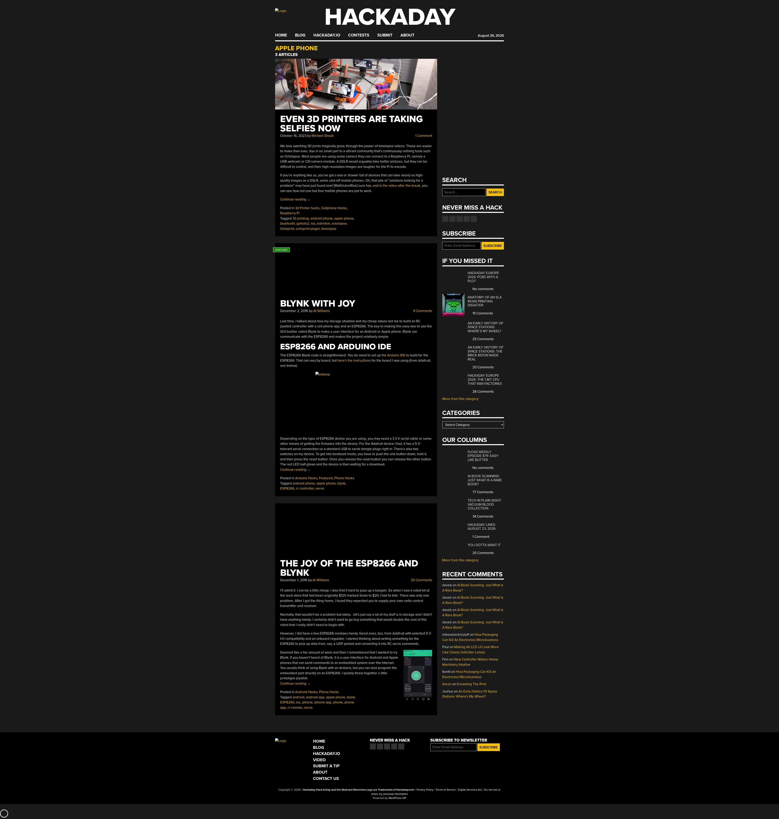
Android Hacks (306, 692)
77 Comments (482, 492)
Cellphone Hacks (334, 208)
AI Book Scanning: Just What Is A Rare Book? (485, 480)
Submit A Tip (326, 766)
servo (320, 488)
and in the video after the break (396, 185)
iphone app (322, 702)
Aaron (446, 684)
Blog (300, 35)
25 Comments (483, 339)
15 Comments (482, 313)
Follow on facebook (445, 219)
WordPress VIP (397, 798)
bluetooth (287, 223)
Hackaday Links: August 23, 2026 (482, 527)
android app (315, 697)
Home (281, 35)
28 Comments (483, 391)
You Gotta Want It (484, 545)
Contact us (474, 219)
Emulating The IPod (471, 684)
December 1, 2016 (293, 580)
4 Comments (422, 311)
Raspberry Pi (289, 213)
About (407, 35)
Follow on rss (467, 219)
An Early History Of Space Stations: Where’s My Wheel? (485, 327)
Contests (358, 35)
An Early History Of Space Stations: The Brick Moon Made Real (485, 353)
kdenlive (323, 223)
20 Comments (421, 580)
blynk (341, 483)
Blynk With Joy (317, 303)
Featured (326, 478)
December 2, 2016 (294, 311)
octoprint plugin (308, 229)
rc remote (295, 707)
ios (313, 223)
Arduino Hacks (306, 478)
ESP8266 (287, 488)
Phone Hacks (344, 478)
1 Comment (423, 136)
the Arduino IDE (393, 355)
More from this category (460, 399)
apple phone (344, 218)
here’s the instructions (354, 360)
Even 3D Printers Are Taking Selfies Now (351, 124)
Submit (385, 35)
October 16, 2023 (293, 136)
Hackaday (389, 17)
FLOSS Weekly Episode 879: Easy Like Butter (483, 456)
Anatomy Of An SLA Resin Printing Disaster (485, 301)
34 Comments (482, 516)
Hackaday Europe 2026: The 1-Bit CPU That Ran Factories (485, 379)
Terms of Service (446, 789)
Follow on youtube (459, 219)
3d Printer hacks (307, 208)
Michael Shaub (323, 136)
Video (319, 759)
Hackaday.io (326, 35)
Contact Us (326, 778)
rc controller (305, 488)
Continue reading (295, 199)
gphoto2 (302, 223)
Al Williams (321, 311)
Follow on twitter (452, 219)
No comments (483, 289)
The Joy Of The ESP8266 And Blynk (349, 568)
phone (338, 702)
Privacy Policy (424, 789)
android (298, 697)
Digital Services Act (470, 789)
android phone (321, 218)
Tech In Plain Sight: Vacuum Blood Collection (485, 504)
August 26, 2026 (491, 35)
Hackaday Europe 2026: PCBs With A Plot (483, 277)
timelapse (328, 229)
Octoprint (287, 229)
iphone (307, 702)
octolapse (339, 223)
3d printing (301, 218)
